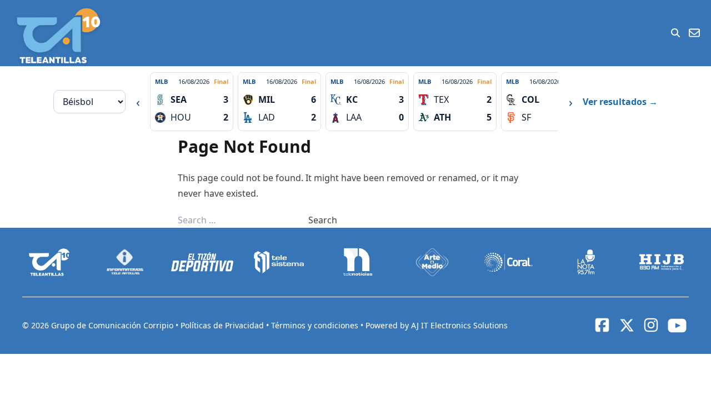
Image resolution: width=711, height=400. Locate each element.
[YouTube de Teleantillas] (677, 326)
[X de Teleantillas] (627, 326)
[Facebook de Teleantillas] (602, 325)
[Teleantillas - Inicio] (58, 35)
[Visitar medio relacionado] (49, 262)
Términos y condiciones (315, 325)
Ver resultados (620, 102)
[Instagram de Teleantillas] (651, 325)
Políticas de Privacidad (223, 325)
